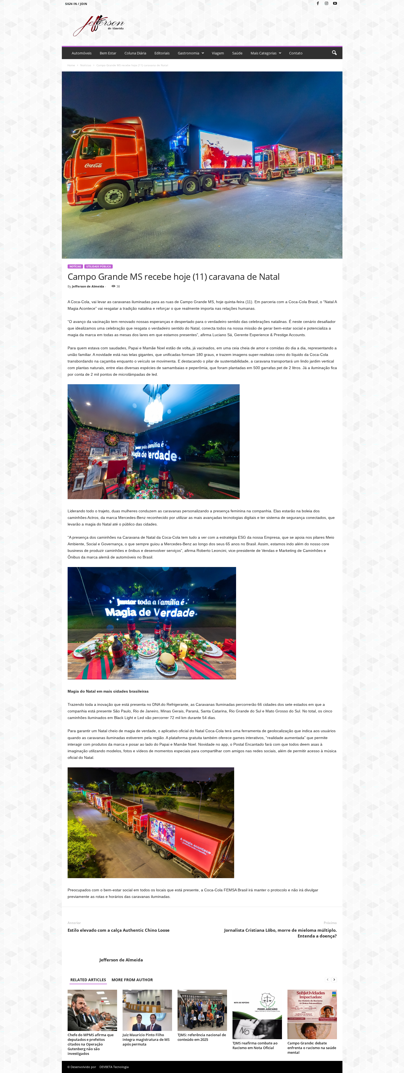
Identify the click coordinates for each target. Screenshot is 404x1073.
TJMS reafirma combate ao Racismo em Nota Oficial (255, 1045)
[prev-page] (327, 980)
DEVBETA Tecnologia (114, 1067)
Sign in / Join (76, 4)
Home (71, 65)
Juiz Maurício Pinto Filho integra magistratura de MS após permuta (146, 1039)
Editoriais (162, 53)
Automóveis (82, 53)
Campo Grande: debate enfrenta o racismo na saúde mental (311, 1048)
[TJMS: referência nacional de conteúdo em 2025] (202, 1010)
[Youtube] (335, 3)
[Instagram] (326, 3)
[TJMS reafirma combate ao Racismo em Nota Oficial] (257, 1014)
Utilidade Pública (98, 266)
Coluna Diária (135, 53)
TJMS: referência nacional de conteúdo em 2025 (202, 1037)
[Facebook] (318, 3)
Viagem (218, 53)
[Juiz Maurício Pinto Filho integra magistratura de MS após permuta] (147, 1010)
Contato (296, 53)
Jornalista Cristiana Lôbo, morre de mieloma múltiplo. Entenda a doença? (280, 933)
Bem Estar (108, 53)
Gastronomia (188, 53)
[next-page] (334, 980)
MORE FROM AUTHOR (132, 979)
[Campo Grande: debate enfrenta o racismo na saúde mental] (312, 1014)
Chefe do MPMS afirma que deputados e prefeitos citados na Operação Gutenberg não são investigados (91, 1044)
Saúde (237, 53)
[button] (334, 53)
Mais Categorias (263, 53)
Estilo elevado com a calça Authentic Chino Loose (119, 930)
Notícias (85, 65)
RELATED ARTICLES (88, 979)
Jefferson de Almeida (88, 286)
